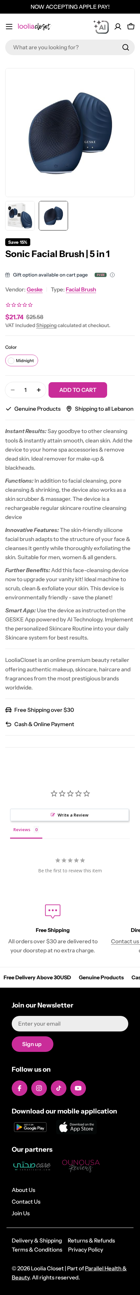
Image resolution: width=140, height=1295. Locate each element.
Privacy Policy (85, 1249)
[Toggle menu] (9, 26)
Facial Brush (81, 289)
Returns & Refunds (91, 1240)
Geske (35, 289)
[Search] (126, 47)
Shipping (46, 325)
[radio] (21, 360)
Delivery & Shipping (37, 1240)
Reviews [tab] (21, 829)
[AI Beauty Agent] (101, 26)
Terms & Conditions (37, 1249)
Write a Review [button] (73, 815)
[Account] (118, 26)
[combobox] (70, 47)
